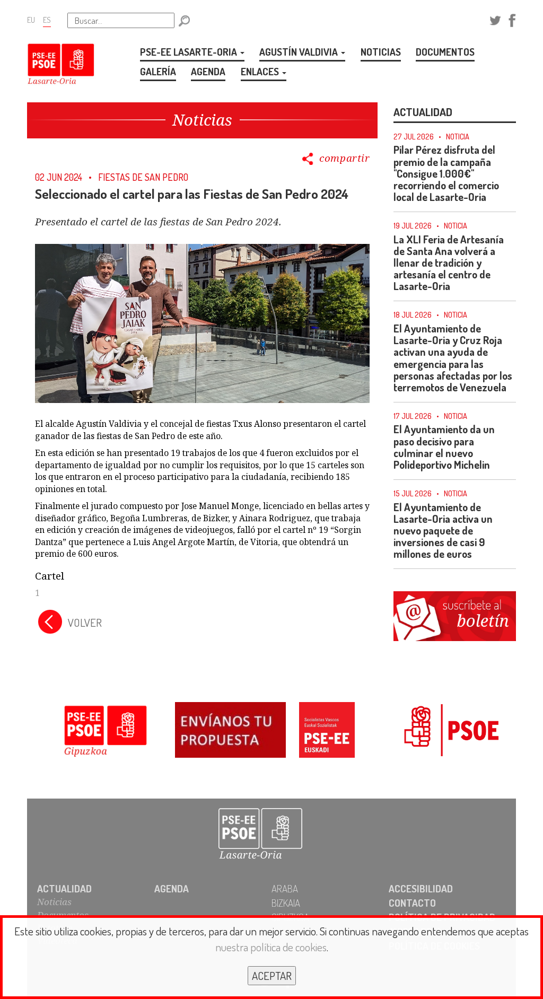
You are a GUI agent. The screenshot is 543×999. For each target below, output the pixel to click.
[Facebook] (512, 19)
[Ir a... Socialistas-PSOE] (438, 731)
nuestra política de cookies (271, 947)
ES (47, 19)
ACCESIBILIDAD (421, 888)
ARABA (285, 888)
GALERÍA (158, 71)
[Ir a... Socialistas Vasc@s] (327, 731)
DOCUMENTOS (445, 52)
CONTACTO (412, 903)
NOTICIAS (381, 52)
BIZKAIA (286, 903)
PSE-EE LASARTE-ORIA (189, 52)
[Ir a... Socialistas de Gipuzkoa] (105, 731)
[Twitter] (495, 19)
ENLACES (261, 71)
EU (31, 19)
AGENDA (208, 71)
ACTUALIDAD (64, 888)
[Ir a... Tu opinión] (216, 731)
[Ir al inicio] (271, 834)
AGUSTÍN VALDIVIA (299, 52)
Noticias (54, 902)
